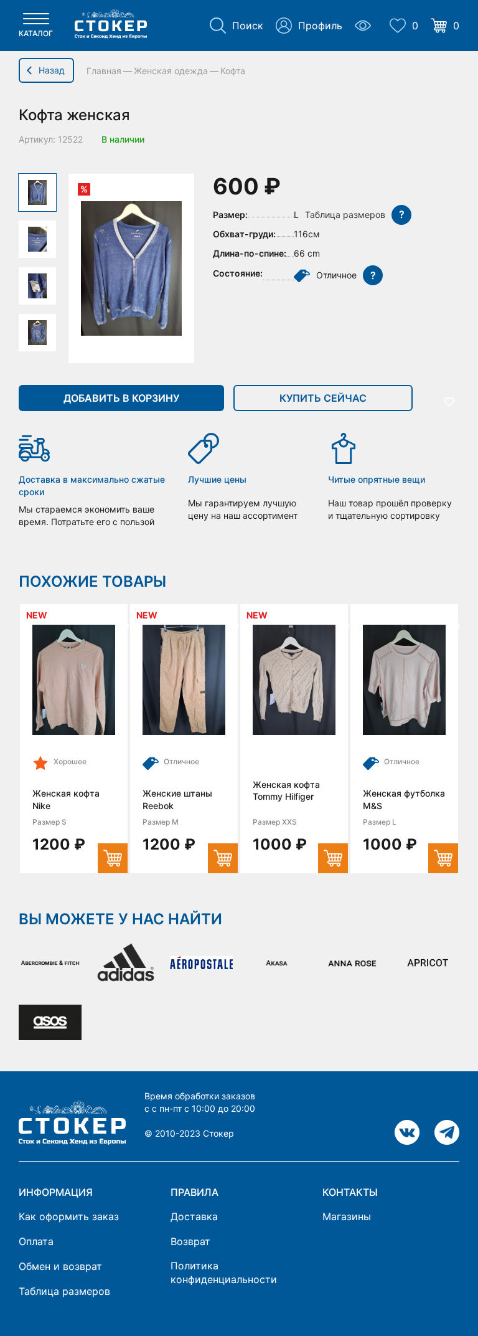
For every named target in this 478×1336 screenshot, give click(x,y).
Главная (104, 70)
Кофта (232, 70)
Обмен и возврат (60, 1266)
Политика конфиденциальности (224, 1272)
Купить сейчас (323, 398)
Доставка (194, 1216)
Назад (52, 70)
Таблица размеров (64, 1291)
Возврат (190, 1241)
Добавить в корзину (121, 398)
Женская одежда (171, 70)
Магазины (346, 1216)
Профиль (320, 25)
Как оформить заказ (69, 1216)
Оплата (36, 1241)
